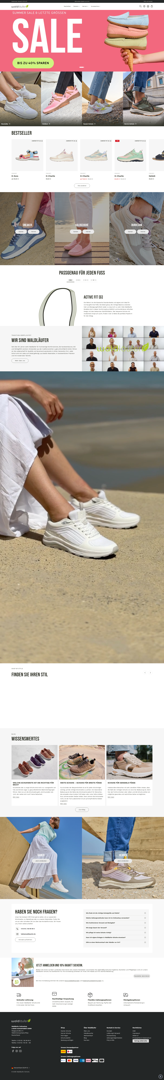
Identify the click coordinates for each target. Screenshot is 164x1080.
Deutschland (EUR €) (21, 1068)
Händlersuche (88, 1033)
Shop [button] (63, 1028)
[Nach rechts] (150, 672)
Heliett (152, 176)
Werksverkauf (88, 1035)
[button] (161, 1077)
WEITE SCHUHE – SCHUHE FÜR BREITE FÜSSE (81, 783)
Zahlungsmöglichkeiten (114, 1038)
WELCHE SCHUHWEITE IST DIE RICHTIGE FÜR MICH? (33, 784)
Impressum (136, 1033)
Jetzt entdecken (41, 861)
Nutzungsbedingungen (72, 981)
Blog (85, 1038)
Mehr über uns (20, 360)
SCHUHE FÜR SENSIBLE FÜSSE (121, 783)
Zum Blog (82, 809)
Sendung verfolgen (67, 1040)
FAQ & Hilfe (110, 1040)
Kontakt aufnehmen (25, 939)
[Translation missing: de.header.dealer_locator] (144, 6)
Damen (21, 231)
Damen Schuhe (88, 124)
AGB (134, 1031)
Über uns (87, 1031)
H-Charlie (50, 176)
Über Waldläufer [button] (90, 1028)
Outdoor (45, 124)
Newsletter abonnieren (141, 976)
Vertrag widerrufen (140, 1041)
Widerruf (135, 1035)
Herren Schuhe (129, 124)
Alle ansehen (82, 185)
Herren (33, 231)
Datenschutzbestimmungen (92, 981)
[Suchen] (140, 6)
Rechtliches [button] (137, 1028)
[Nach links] (145, 672)
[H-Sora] (27, 155)
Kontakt (109, 1031)
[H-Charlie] (62, 155)
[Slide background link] (82, 41)
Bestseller (4, 124)
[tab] (70, 280)
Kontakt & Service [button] (113, 1028)
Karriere (86, 1040)
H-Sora (15, 176)
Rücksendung (111, 1035)
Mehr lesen (16, 797)
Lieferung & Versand (113, 1033)
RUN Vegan (64, 1035)
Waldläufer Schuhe (23, 1072)
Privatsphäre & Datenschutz (142, 1038)
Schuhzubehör (66, 1038)
